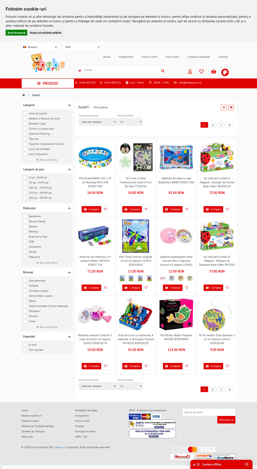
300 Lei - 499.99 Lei (40, 198)
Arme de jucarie (38, 113)
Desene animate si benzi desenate (48, 306)
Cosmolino (35, 246)
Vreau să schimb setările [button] (45, 32)
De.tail (32, 251)
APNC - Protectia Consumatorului (148, 410)
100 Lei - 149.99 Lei (40, 187)
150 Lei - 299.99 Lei (40, 192)
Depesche (34, 257)
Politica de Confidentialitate (38, 426)
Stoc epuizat (36, 349)
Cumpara (93, 209)
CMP (31, 241)
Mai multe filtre (48, 160)
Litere (32, 321)
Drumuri (33, 316)
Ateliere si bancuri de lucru (44, 118)
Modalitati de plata (86, 410)
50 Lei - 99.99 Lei (39, 182)
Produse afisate (125, 115)
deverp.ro (60, 447)
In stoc (33, 344)
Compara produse (198, 56)
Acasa (106, 56)
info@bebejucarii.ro (190, 82)
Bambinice (35, 216)
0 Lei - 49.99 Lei (38, 177)
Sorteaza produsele (88, 115)
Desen (32, 301)
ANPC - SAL (81, 436)
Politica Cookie (30, 421)
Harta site (27, 436)
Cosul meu (172, 56)
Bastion (33, 226)
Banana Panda (37, 221)
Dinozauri (34, 311)
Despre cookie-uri (32, 415)
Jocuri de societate (39, 149)
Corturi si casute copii (41, 128)
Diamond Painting (39, 133)
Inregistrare (126, 56)
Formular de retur (85, 431)
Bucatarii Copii (37, 123)
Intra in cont (149, 56)
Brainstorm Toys (38, 236)
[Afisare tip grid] (224, 107)
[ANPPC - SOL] (152, 433)
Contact (223, 56)
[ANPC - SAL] (152, 424)
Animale (33, 285)
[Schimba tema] (225, 72)
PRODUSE (51, 83)
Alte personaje (37, 280)
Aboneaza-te (226, 419)
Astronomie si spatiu (41, 295)
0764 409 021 (87, 82)
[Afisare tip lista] (231, 107)
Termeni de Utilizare (33, 431)
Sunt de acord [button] (16, 32)
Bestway (33, 231)
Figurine (34, 138)
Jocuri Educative (38, 154)
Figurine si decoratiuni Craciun (47, 144)
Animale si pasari (39, 290)
